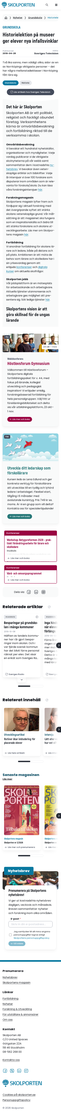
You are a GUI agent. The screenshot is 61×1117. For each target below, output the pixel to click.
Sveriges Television (46, 53)
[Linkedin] (36, 592)
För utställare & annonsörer (20, 1014)
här (40, 190)
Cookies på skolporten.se (19, 1095)
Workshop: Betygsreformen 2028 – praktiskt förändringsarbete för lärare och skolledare (29, 543)
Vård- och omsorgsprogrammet (24, 573)
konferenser (24, 267)
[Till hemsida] (22, 1084)
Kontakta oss (11, 1060)
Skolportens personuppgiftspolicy (31, 938)
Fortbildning (10, 998)
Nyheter (17, 17)
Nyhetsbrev (10, 977)
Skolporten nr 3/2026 (13, 842)
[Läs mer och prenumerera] (21, 810)
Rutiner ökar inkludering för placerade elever (19, 741)
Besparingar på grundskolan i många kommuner (21, 625)
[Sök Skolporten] (47, 5)
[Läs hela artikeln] (21, 719)
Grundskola (35, 17)
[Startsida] (5, 18)
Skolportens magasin (16, 982)
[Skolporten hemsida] (18, 5)
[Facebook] (29, 592)
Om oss (8, 1019)
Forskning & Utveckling (17, 1009)
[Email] (43, 592)
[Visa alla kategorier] (37, 617)
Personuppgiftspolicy (16, 1100)
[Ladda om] (49, 607)
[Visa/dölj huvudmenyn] (56, 5)
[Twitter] (12, 1070)
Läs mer (7, 779)
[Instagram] (26, 1070)
